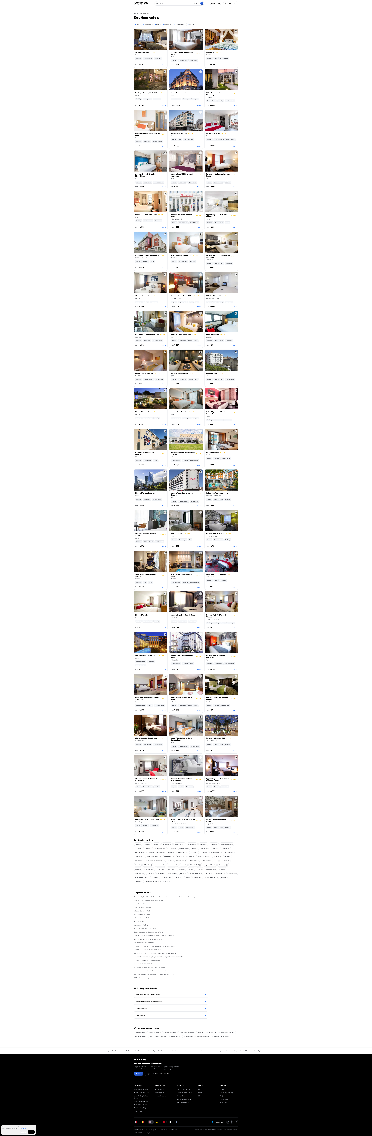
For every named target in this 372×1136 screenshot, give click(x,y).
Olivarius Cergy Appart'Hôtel (182, 296)
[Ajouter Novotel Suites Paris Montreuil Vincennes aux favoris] (165, 676)
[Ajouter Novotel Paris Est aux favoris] (165, 593)
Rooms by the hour (155, 1032)
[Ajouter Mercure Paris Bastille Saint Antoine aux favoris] (165, 512)
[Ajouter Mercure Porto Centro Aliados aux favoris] (165, 634)
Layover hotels (188, 1036)
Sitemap (235, 1129)
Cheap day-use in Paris (184, 1092)
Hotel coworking (140, 1036)
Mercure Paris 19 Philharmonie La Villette (182, 175)
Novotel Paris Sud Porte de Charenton (216, 616)
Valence (150, 873)
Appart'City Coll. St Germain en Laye (183, 820)
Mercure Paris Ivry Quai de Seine (183, 615)
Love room (194, 1051)
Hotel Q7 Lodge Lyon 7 (179, 373)
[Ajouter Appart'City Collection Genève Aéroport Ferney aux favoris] (236, 757)
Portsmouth (159, 1089)
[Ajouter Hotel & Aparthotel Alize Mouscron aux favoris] (165, 431)
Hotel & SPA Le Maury (179, 133)
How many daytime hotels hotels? (171, 994)
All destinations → (161, 1096)
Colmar (208, 873)
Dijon (215, 848)
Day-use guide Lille (183, 1089)
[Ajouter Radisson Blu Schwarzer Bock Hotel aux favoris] (200, 634)
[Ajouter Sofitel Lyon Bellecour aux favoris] (165, 31)
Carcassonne (181, 860)
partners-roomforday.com (168, 1129)
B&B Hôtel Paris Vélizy (214, 296)
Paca (167, 881)
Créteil (227, 856)
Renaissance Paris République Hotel (182, 53)
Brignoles (148, 865)
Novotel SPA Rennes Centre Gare (181, 575)
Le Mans (217, 856)
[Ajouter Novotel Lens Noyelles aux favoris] (200, 390)
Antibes (155, 877)
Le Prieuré (210, 52)
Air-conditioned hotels (221, 1036)
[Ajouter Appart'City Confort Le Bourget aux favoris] (165, 234)
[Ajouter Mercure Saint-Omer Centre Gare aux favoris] (200, 676)
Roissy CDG (179, 844)
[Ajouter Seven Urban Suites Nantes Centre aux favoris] (165, 553)
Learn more (22, 1128)
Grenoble (225, 848)
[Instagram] (232, 1122)
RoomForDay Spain (140, 1104)
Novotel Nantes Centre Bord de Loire (147, 134)
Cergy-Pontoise (227, 844)
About (200, 1089)
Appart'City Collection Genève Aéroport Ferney (218, 780)
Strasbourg (182, 852)
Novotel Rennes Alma (143, 412)
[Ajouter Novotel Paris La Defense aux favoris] (165, 471)
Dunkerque (223, 865)
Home (136, 13)
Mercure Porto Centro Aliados (146, 656)
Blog (200, 1096)
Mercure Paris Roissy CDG (215, 534)
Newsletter (223, 1102)
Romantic (167, 24)
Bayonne (198, 877)
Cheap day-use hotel (155, 1051)
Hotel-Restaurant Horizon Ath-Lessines (183, 453)
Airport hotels (175, 1036)
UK (152, 1122)
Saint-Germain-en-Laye (154, 860)
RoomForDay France (141, 1089)
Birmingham (159, 1092)
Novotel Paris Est (141, 615)
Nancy (183, 873)
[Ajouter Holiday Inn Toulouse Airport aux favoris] (236, 471)
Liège (169, 860)
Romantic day (181, 1096)
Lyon (147, 844)
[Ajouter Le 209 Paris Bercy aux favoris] (236, 112)
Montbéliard (220, 873)
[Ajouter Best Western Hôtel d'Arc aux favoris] (165, 352)
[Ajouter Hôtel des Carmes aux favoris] (200, 512)
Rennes (214, 844)
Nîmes (222, 869)
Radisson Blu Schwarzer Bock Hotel (182, 656)
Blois (191, 856)
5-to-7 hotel (183, 1051)
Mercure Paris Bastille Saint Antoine (145, 535)
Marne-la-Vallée (196, 873)
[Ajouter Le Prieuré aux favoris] (236, 31)
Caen (200, 869)
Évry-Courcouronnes (153, 881)
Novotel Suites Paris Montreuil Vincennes (147, 698)
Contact (222, 1089)
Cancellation (212, 1129)
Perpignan (139, 873)
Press (200, 1092)
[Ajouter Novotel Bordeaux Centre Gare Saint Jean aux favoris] (236, 234)
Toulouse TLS (160, 848)
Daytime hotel (140, 1051)
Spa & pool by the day (184, 1099)
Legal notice (198, 1129)
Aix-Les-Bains (206, 860)
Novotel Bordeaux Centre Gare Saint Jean (218, 256)
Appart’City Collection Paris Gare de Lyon (181, 739)
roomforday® (138, 1129)
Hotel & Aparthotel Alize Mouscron (144, 453)
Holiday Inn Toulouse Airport (217, 493)
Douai (226, 860)
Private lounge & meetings (158, 1036)
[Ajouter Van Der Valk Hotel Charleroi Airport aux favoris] (236, 676)
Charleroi (193, 860)
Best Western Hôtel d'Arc (144, 373)
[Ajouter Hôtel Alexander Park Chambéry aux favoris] (236, 71)
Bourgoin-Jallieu (211, 877)
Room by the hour (125, 1051)
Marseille (205, 848)
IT (172, 1122)
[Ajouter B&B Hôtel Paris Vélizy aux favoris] (236, 274)
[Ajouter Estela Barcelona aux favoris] (236, 431)
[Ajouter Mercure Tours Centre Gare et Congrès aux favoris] (200, 471)
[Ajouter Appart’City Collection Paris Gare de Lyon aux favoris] (200, 717)
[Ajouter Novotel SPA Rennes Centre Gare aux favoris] (200, 553)
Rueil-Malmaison (141, 877)
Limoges (139, 881)
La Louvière (172, 865)
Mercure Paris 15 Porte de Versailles (215, 656)
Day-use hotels (140, 1032)
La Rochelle (211, 869)
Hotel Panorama (212, 334)
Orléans (172, 848)
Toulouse (192, 844)
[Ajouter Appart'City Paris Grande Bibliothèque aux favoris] (165, 152)
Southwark (159, 865)
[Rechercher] (201, 3)
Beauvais (233, 873)
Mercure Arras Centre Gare (181, 334)
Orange (224, 877)
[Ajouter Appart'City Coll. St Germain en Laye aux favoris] (200, 798)
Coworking (147, 24)
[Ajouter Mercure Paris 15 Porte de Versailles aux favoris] (236, 634)
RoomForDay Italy (140, 1108)
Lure (188, 877)
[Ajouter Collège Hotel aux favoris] (236, 352)
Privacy (219, 1129)
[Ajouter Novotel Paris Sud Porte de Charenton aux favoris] (236, 593)
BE (145, 1122)
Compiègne (166, 877)
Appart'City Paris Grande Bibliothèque (145, 175)
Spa (137, 24)
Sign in (149, 1074)
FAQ (221, 1096)
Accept (31, 1132)
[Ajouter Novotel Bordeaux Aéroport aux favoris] (200, 234)
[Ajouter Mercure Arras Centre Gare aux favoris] (200, 313)
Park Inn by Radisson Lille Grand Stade (218, 175)
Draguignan (149, 869)
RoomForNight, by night (185, 1102)
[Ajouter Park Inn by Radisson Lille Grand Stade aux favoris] (236, 152)
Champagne (179, 24)
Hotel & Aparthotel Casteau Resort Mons (217, 413)
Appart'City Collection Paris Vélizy (181, 216)
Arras (137, 865)
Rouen (204, 852)
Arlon (191, 869)
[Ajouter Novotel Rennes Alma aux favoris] (165, 390)
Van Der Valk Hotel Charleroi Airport (217, 698)
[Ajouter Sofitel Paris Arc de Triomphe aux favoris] (200, 71)
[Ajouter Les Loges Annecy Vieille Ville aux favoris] (165, 71)
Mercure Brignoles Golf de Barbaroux (216, 820)
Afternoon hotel (170, 1051)
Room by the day (259, 1051)
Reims (171, 852)
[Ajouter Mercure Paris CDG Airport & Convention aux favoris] (165, 757)
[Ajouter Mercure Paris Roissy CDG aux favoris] (236, 512)
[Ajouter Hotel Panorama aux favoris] (236, 313)
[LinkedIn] (228, 1122)
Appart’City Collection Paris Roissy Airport (181, 780)
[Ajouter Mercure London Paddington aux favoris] (165, 717)
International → (139, 1111)
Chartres (138, 860)
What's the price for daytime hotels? (171, 1001)
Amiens (181, 869)
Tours (148, 848)
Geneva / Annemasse (157, 852)
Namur (171, 869)
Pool (157, 24)
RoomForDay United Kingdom (141, 1097)
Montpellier (184, 848)
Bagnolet (229, 852)
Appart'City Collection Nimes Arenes (217, 216)
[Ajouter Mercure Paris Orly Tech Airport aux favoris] (165, 798)
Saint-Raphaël (195, 865)
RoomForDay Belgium (141, 1092)
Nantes (203, 844)
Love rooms (201, 1032)
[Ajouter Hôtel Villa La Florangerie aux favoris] (236, 553)
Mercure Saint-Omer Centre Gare (181, 698)
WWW (180, 1122)
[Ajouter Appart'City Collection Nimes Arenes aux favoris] (236, 193)
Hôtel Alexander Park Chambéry (214, 94)
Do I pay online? (171, 1008)
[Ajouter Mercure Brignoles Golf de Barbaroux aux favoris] (236, 798)
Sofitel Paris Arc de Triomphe (181, 93)
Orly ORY (181, 856)
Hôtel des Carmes (177, 534)
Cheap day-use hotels (187, 1032)
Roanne (194, 852)
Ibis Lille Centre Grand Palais (146, 215)
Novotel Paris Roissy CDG (215, 738)
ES (166, 1122)
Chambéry (172, 873)
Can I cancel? (171, 1015)
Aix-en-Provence (203, 856)
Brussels (138, 848)
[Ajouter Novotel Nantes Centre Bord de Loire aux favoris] (165, 112)
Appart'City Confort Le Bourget (147, 255)
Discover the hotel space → (164, 1074)
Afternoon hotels (170, 1032)
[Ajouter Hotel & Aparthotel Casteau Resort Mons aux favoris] (236, 390)
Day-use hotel (111, 1051)
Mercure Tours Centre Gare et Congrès (182, 494)
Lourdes (161, 869)
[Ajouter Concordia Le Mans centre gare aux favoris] (165, 313)
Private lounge (217, 1051)
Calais (138, 869)
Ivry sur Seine (210, 865)
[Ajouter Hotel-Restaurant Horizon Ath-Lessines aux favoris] (200, 431)
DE (159, 1122)
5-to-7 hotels (213, 1032)
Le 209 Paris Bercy (213, 133)
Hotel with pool (245, 1051)
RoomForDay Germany (142, 1101)
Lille (156, 844)
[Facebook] (236, 1122)
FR (138, 1122)
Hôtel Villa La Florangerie (216, 574)
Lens (217, 860)
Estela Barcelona (212, 452)
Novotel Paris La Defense (145, 493)
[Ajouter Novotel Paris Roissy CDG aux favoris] (236, 717)
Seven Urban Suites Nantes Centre (145, 575)
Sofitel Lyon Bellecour (143, 52)
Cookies (229, 1129)
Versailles (139, 856)
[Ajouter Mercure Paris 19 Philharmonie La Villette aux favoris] (200, 152)
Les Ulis (178, 877)
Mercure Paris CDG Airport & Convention (146, 780)
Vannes (161, 873)
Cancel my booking (226, 1092)
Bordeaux (167, 844)
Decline (23, 1132)
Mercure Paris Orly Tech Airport (147, 819)
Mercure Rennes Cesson (144, 296)
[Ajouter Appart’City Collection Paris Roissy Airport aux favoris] (200, 757)
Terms (205, 1129)
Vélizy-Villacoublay (154, 856)
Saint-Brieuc (140, 852)
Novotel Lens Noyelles (179, 412)
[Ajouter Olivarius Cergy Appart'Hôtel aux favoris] (200, 274)
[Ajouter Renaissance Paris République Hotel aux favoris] (200, 31)
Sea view (191, 24)
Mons (183, 865)
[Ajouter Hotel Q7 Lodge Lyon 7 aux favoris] (200, 352)
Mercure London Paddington (146, 738)
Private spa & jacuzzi (227, 1032)
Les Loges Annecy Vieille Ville (146, 93)
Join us (138, 1074)
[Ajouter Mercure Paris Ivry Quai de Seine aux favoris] (200, 593)
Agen (195, 848)
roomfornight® (151, 1129)
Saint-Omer (169, 856)
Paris (138, 844)
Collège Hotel (211, 373)
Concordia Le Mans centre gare (147, 334)
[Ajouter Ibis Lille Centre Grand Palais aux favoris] (165, 193)
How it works (224, 1099)
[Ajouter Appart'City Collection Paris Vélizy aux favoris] (200, 193)
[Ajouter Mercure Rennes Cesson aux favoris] (165, 274)
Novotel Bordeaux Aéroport (181, 255)
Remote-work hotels (203, 1036)
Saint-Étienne (216, 852)
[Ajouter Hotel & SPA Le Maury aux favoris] (200, 112)
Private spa (205, 1051)
